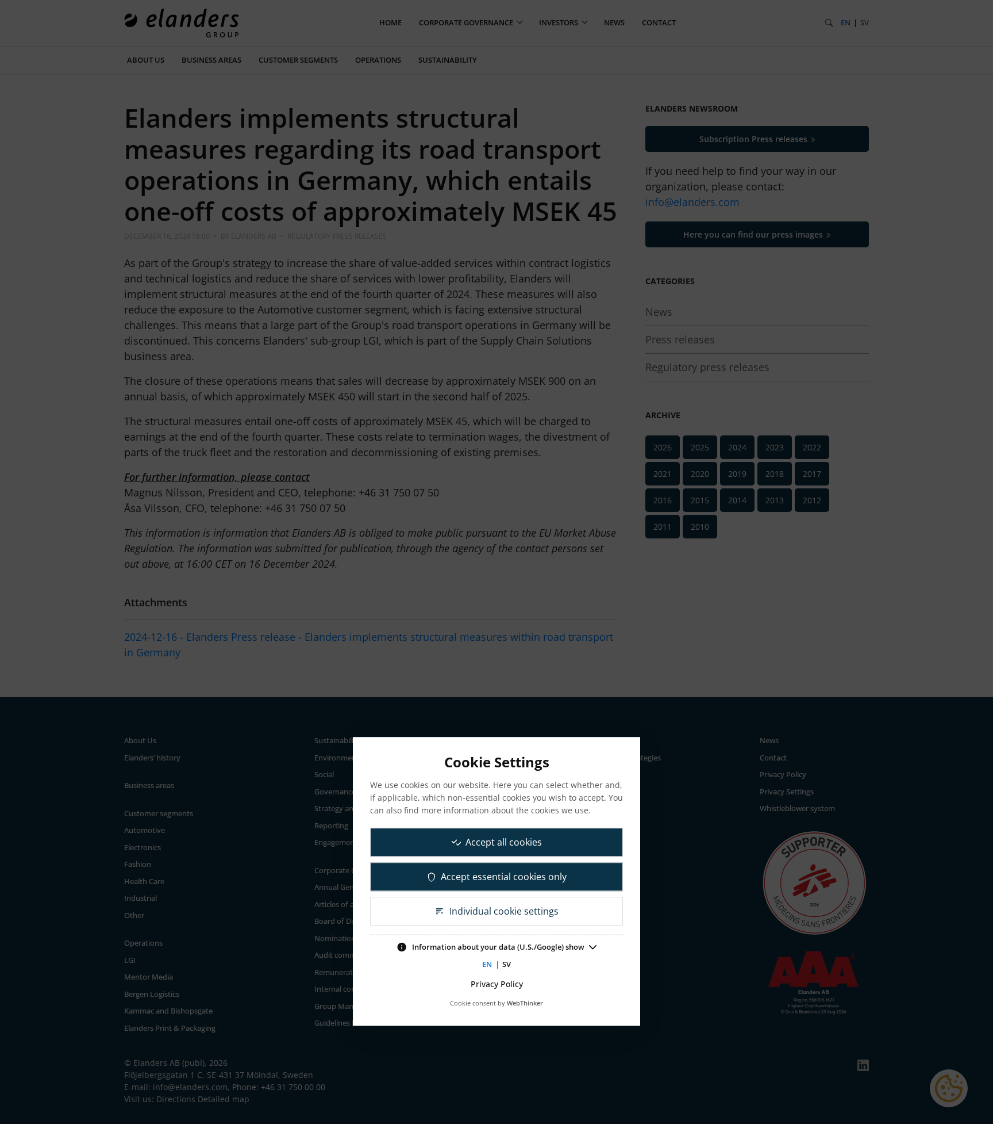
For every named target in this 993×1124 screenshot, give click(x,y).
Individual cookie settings (504, 911)
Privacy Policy (497, 983)
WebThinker (525, 1003)
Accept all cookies (503, 842)
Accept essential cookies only (504, 876)
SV (506, 964)
